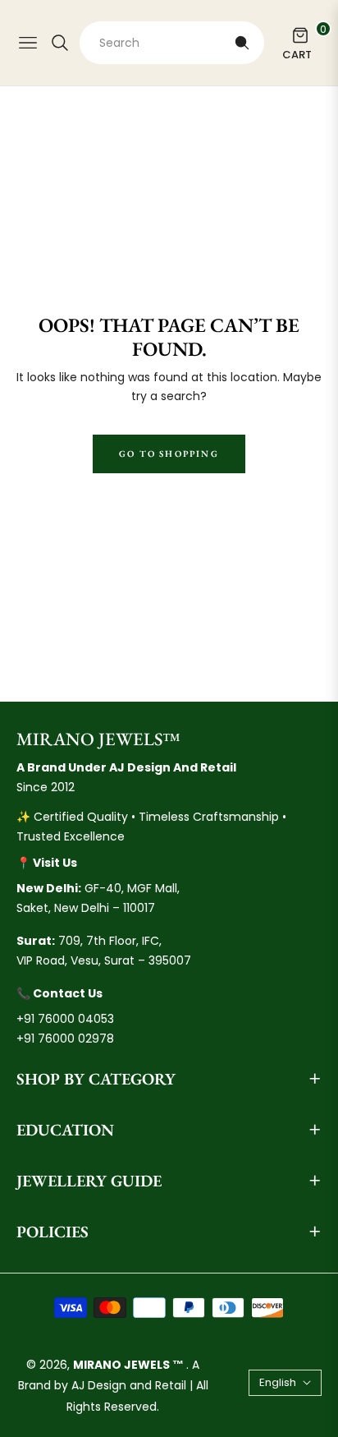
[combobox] (172, 42)
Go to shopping (169, 453)
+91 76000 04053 (65, 1019)
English (277, 1382)
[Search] (242, 42)
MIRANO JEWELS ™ (129, 1364)
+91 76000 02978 (65, 1038)
